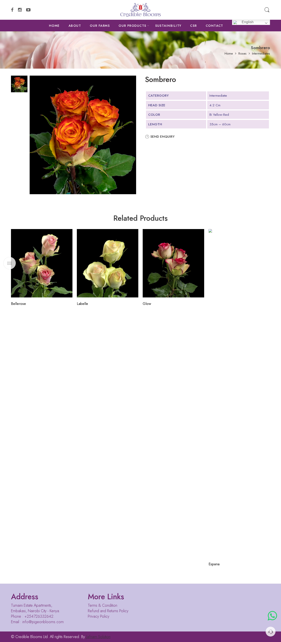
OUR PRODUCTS (132, 25)
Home (229, 53)
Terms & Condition (102, 605)
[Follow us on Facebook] (12, 10)
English (247, 22)
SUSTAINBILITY (168, 25)
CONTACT (214, 25)
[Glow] (173, 263)
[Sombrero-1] (19, 83)
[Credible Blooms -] (140, 10)
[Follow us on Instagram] (20, 10)
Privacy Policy (98, 616)
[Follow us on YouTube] (28, 10)
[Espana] (239, 393)
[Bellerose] (41, 263)
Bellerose (18, 303)
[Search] (267, 10)
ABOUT (74, 25)
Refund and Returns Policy (108, 611)
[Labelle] (107, 263)
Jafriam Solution (98, 637)
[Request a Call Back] (271, 632)
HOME (54, 25)
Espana (214, 564)
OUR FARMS (100, 25)
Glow (147, 303)
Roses (242, 53)
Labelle (82, 303)
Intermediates (261, 53)
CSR (193, 25)
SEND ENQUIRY (162, 136)
